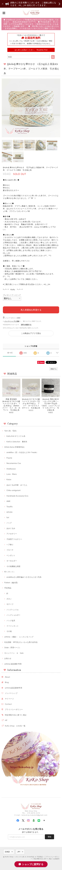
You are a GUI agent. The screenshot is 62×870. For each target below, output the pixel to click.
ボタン (9, 599)
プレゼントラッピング (12, 295)
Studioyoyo (11, 469)
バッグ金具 (10, 620)
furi (7, 517)
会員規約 (56, 859)
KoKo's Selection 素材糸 (16, 442)
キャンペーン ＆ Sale (14, 653)
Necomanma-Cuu (13, 463)
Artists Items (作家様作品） (15, 447)
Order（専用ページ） (12, 647)
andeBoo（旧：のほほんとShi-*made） (22, 452)
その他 (9, 631)
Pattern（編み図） (11, 582)
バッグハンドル (12, 610)
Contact (8, 704)
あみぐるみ (10, 528)
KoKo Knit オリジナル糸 (15, 436)
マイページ (9, 699)
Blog (7, 682)
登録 (49, 837)
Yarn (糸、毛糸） (11, 431)
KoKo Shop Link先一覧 (15, 726)
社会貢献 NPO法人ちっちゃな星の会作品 (20, 642)
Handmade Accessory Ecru (17, 496)
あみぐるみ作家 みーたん (16, 485)
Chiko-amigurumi (13, 490)
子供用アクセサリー (14, 539)
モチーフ (9, 604)
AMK (8, 501)
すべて (10, 353)
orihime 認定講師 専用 (12, 664)
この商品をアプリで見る (31, 333)
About (7, 677)
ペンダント (10, 555)
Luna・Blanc (11, 474)
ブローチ (9, 550)
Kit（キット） (9, 572)
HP (6, 720)
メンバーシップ (11, 693)
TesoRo (9, 506)
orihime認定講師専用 (13, 688)
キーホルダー (11, 561)
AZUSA (9, 512)
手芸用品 (7, 588)
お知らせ (7, 658)
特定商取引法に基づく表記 (16, 715)
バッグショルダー (13, 615)
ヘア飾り (9, 544)
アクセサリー (11, 534)
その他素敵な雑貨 (13, 566)
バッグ (9, 523)
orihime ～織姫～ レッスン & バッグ (18, 637)
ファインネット (12, 626)
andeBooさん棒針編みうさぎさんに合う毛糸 (23, 577)
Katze (8, 479)
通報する (53, 369)
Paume (9, 458)
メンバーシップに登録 (11, 321)
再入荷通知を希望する (31, 310)
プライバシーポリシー (14, 709)
